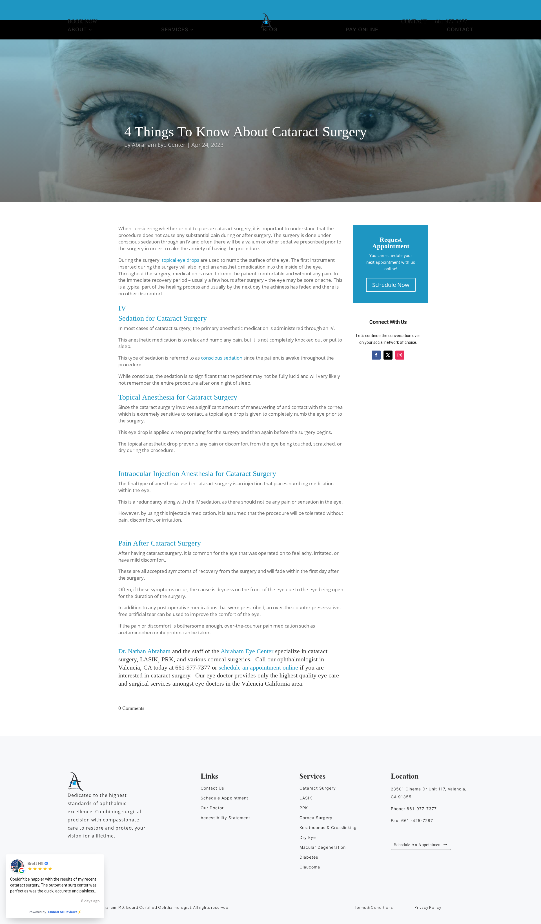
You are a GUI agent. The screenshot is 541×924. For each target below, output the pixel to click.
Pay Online (362, 30)
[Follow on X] (388, 355)
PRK (304, 807)
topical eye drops (180, 260)
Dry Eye (308, 837)
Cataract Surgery (318, 788)
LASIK (306, 798)
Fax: (412, 820)
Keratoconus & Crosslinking (328, 827)
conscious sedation (221, 357)
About (77, 30)
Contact (460, 30)
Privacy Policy (427, 907)
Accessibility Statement (225, 817)
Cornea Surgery (316, 817)
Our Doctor (212, 807)
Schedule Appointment (224, 798)
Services (175, 30)
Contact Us (212, 788)
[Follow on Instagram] (399, 355)
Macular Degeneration (323, 847)
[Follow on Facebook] (376, 355)
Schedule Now (390, 285)
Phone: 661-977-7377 (414, 808)
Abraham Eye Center (158, 144)
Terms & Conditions (374, 907)
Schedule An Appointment (418, 844)
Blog (270, 30)
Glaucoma (310, 867)
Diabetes (309, 857)
